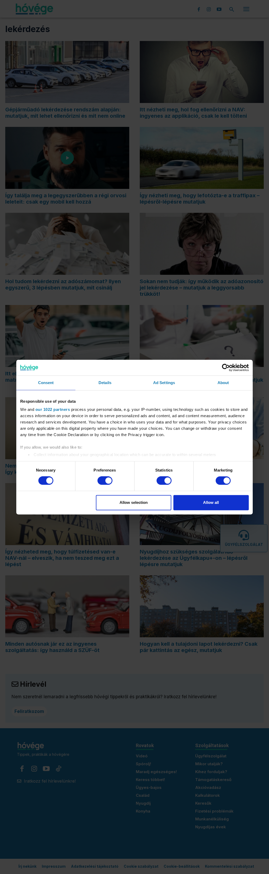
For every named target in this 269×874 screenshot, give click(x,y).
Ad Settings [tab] (164, 382)
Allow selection (134, 502)
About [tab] (223, 382)
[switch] (104, 481)
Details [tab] (105, 382)
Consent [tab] (46, 382)
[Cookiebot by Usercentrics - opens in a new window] (226, 367)
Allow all (211, 502)
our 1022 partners (52, 409)
